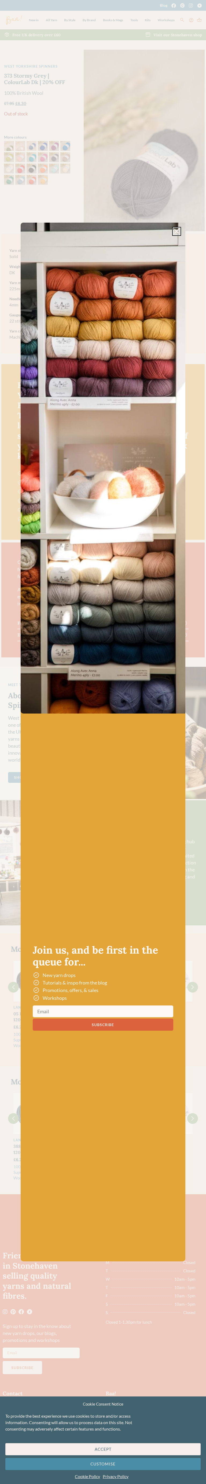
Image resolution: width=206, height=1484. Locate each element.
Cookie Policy (87, 1476)
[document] (103, 742)
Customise (103, 1463)
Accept (103, 1449)
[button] (176, 231)
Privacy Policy (115, 1476)
